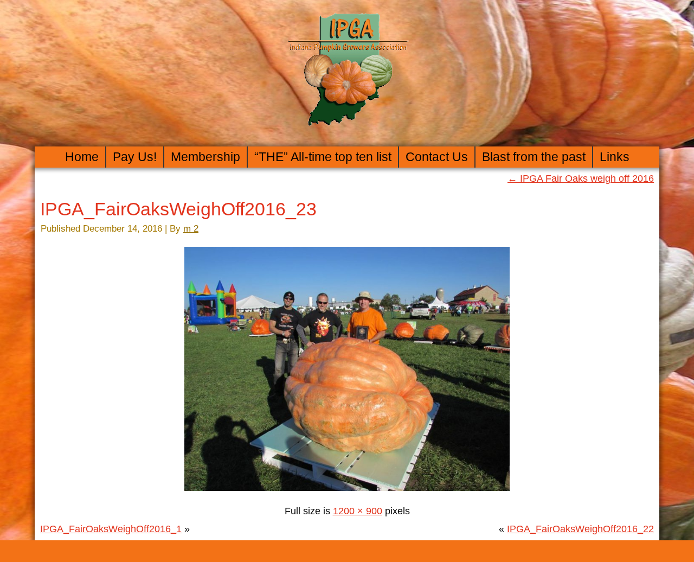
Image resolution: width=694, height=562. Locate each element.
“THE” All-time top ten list (322, 157)
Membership (205, 157)
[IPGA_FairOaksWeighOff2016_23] (347, 493)
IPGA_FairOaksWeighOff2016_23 (178, 209)
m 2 (190, 228)
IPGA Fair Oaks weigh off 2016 (580, 178)
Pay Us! (135, 157)
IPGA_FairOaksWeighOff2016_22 (580, 528)
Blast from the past (534, 157)
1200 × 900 (357, 511)
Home (82, 157)
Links (614, 157)
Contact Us (437, 157)
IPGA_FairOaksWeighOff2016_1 (111, 528)
